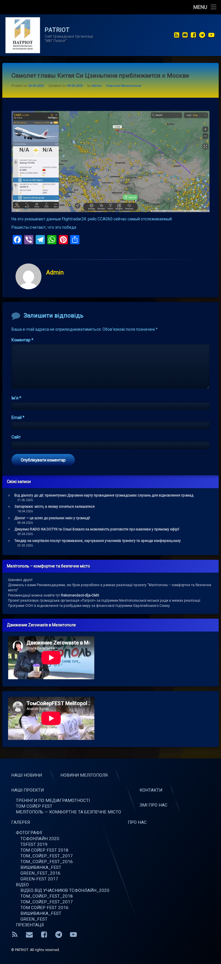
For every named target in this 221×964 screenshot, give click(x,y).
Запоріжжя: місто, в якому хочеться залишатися (54, 507)
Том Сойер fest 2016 (44, 907)
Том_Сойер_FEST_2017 (46, 856)
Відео (22, 884)
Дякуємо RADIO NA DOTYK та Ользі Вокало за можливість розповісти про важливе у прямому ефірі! (96, 529)
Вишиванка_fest (40, 867)
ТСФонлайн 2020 (39, 838)
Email (18, 417)
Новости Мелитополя (123, 86)
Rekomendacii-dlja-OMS (80, 595)
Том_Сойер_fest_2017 (46, 902)
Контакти (151, 790)
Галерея (20, 822)
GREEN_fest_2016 (40, 873)
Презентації (30, 925)
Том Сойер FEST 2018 (44, 850)
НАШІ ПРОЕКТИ (27, 790)
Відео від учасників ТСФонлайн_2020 (64, 890)
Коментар (22, 340)
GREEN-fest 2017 (39, 879)
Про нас (137, 822)
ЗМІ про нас (153, 805)
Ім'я (16, 398)
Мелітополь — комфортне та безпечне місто (68, 812)
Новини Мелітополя (84, 775)
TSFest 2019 (33, 844)
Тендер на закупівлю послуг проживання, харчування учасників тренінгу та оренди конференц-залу (97, 541)
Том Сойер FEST (34, 806)
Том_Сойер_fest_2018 (46, 896)
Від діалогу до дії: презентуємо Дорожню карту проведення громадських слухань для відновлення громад (103, 495)
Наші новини (26, 775)
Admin (97, 86)
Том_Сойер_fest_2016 (46, 861)
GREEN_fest (33, 919)
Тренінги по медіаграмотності (53, 800)
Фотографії (29, 832)
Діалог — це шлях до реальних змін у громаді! (52, 518)
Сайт (16, 437)
